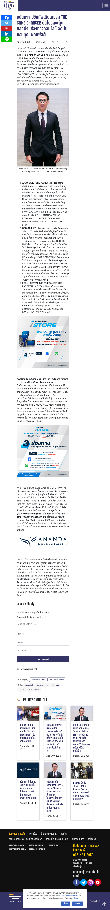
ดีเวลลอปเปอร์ (78, 839)
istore (21, 689)
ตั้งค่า (76, 898)
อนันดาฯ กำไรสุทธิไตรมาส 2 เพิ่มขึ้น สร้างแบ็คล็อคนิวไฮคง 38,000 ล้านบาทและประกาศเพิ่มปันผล (28, 790)
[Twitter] (6, 23)
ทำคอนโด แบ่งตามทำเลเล (57, 839)
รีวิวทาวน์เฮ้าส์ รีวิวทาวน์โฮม (17, 849)
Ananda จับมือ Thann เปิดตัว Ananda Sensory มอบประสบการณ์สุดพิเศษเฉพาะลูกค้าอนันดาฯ (81, 791)
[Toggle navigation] (106, 5)
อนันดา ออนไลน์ (34, 689)
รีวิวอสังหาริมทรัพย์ (37, 849)
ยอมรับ (77, 903)
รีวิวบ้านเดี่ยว (54, 845)
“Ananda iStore (53, 685)
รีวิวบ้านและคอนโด (17, 834)
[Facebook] (6, 17)
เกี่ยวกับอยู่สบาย (79, 866)
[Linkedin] (6, 34)
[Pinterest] (6, 28)
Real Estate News (56, 680)
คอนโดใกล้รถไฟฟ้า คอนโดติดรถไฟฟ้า (25, 839)
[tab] (19, 833)
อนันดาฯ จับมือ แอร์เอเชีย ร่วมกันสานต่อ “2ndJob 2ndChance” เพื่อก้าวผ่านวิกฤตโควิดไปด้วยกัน (28, 733)
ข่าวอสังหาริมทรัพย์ (38, 680)
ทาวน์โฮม (33, 834)
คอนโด (64, 834)
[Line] (6, 39)
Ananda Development (34, 685)
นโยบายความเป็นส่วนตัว (68, 896)
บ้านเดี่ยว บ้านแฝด (49, 834)
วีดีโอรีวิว (92, 839)
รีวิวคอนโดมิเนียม (36, 845)
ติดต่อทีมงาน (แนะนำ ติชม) (82, 863)
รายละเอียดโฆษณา (80, 859)
